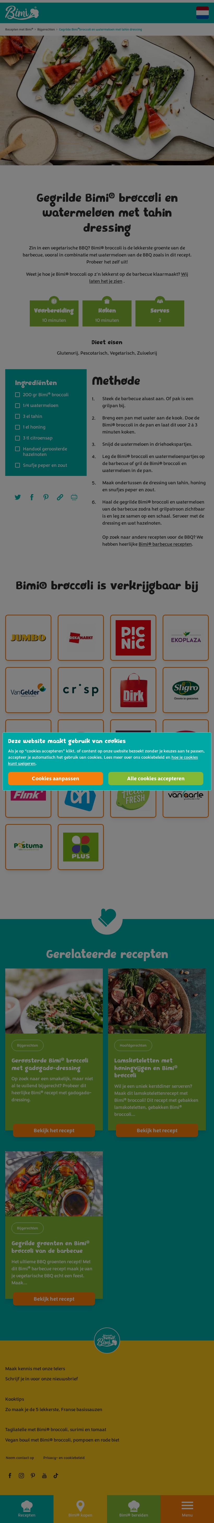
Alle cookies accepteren (156, 778)
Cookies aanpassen (55, 778)
